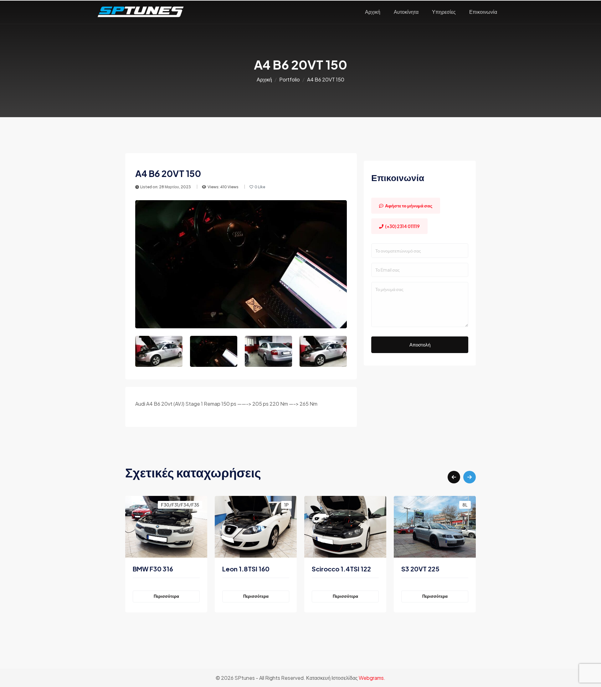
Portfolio (289, 79)
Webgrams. (372, 677)
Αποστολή (419, 344)
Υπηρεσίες (444, 11)
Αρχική (372, 11)
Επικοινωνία (483, 11)
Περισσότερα (166, 596)
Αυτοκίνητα (406, 11)
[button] (454, 477)
